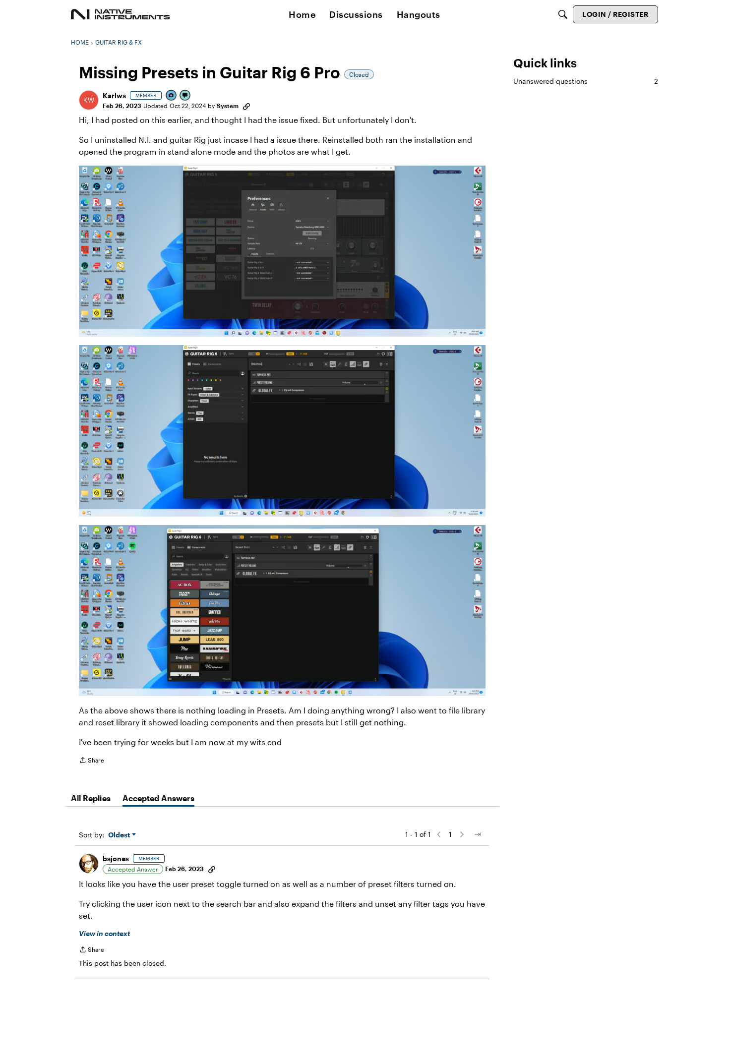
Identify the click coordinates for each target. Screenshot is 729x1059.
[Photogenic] (172, 96)
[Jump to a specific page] (478, 834)
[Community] (120, 14)
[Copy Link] (246, 105)
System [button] (228, 105)
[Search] (563, 14)
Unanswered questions (585, 81)
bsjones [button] (116, 858)
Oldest (120, 835)
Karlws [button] (114, 95)
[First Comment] (185, 96)
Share (91, 761)
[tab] (91, 798)
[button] (89, 100)
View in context (104, 933)
